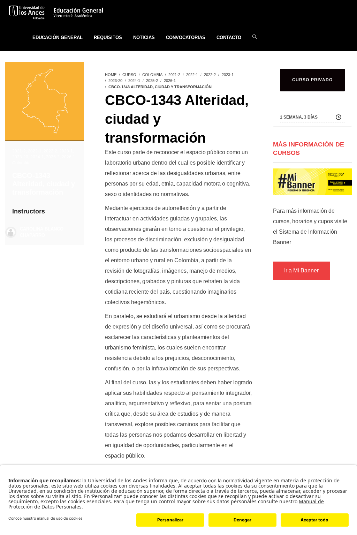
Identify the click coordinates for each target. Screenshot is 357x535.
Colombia (21, 162)
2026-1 (68, 157)
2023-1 (66, 151)
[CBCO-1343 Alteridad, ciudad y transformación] (44, 100)
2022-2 (50, 151)
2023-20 (20, 157)
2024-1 (37, 157)
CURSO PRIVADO (312, 79)
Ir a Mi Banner (301, 270)
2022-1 (34, 151)
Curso (129, 75)
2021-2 (19, 151)
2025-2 (53, 157)
